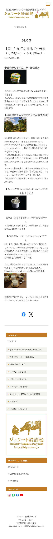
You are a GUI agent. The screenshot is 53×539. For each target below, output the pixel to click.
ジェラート (12, 341)
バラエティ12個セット (19, 387)
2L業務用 (13, 401)
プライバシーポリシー (26, 520)
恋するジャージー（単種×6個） (22, 357)
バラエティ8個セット (18, 379)
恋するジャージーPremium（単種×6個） (26, 350)
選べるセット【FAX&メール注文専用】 (25, 394)
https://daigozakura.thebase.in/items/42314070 (24, 271)
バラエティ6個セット (18, 372)
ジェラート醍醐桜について (26, 517)
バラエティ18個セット (19, 409)
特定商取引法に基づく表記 (18, 474)
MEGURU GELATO (17, 364)
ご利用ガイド (13, 467)
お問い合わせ (13, 481)
